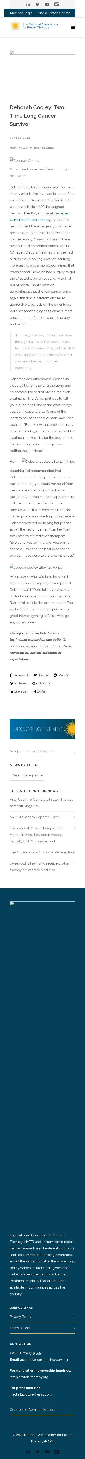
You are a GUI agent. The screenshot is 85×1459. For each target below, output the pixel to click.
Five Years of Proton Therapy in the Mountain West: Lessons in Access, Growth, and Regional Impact (36, 834)
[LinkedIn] (28, 4)
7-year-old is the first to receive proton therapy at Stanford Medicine (39, 866)
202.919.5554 (33, 1353)
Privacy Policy (20, 1317)
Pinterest (21, 683)
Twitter (43, 675)
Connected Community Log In (33, 1410)
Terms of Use (20, 1328)
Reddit (63, 675)
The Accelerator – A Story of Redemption (42, 852)
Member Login (21, 13)
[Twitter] (37, 4)
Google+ (45, 683)
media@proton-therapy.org (47, 1360)
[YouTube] (47, 4)
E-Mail (41, 691)
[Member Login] (57, 4)
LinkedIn (20, 691)
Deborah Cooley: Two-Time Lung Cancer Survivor (38, 115)
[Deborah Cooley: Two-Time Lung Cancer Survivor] (42, 73)
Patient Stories (41, 147)
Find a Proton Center (54, 13)
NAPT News (18, 147)
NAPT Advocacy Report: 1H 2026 (35, 817)
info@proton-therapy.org (29, 1377)
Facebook (20, 675)
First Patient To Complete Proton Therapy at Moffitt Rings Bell (41, 803)
